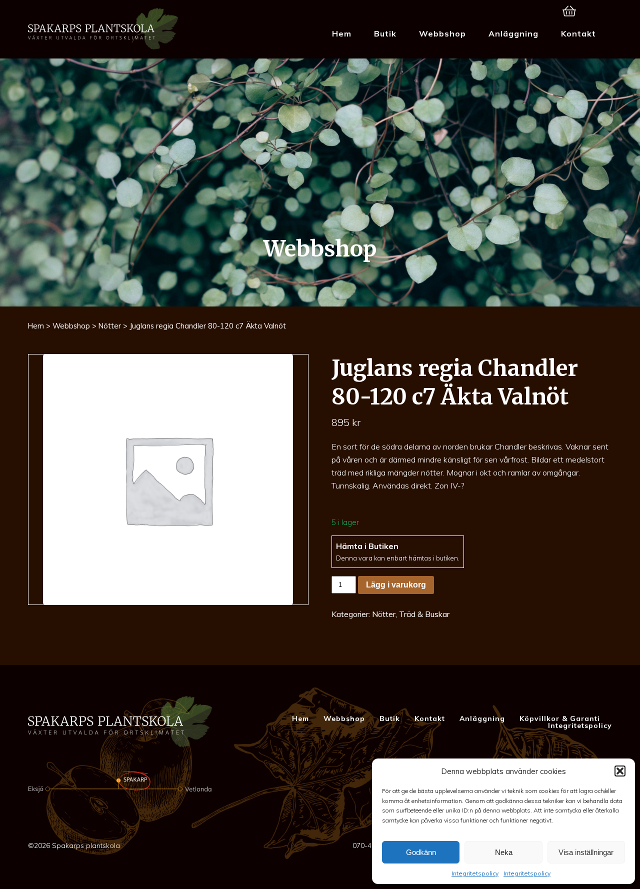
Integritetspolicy (475, 873)
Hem (342, 33)
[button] (620, 771)
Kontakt (578, 33)
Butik (385, 33)
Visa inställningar (586, 852)
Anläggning (513, 33)
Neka (503, 852)
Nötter (109, 325)
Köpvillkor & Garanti (560, 718)
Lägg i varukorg (396, 584)
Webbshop (442, 33)
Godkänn (421, 852)
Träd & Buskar (424, 614)
